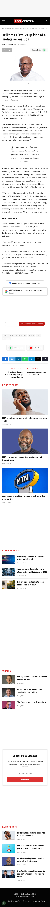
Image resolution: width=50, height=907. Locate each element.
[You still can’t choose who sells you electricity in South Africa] (8, 848)
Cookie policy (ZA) (14, 901)
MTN (11, 335)
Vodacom (6, 339)
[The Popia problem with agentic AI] (8, 705)
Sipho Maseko (21, 335)
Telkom (31, 335)
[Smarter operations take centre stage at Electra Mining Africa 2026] (8, 572)
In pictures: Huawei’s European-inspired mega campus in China (14, 374)
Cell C (5, 335)
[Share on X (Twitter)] (4, 50)
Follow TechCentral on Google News (26, 283)
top (38, 335)
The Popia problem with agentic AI (31, 702)
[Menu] (3, 21)
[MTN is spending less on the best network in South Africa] (25, 441)
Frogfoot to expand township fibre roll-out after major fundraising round (32, 874)
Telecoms (17, 28)
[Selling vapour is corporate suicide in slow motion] (8, 679)
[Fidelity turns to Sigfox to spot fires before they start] (8, 584)
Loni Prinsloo (8, 44)
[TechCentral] (25, 21)
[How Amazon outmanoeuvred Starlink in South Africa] (8, 692)
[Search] (46, 21)
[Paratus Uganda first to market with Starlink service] (8, 559)
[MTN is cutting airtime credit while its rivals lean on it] (25, 402)
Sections (10, 28)
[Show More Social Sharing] (14, 50)
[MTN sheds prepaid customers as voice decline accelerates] (25, 480)
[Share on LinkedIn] (9, 50)
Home (4, 28)
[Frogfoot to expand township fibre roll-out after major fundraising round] (8, 874)
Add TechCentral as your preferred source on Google (27, 291)
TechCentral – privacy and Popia (34, 901)
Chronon (33, 896)
